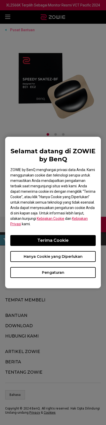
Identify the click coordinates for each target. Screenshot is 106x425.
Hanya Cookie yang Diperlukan (53, 256)
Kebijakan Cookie (50, 218)
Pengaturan (53, 272)
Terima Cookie (53, 240)
